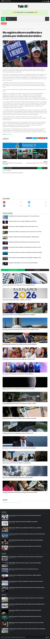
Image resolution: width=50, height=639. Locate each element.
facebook (45, 168)
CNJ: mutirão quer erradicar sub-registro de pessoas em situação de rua (26, 556)
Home (4, 28)
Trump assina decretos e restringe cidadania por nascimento (22, 221)
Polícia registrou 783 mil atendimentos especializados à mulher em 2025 (24, 257)
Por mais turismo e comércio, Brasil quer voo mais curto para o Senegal (26, 581)
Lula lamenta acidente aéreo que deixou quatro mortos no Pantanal (25, 610)
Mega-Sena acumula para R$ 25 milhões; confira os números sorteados (19, 418)
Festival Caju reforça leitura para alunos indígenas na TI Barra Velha (19, 359)
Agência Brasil (9, 134)
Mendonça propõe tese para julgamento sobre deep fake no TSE (18, 433)
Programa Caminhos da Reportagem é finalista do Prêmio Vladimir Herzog (26, 604)
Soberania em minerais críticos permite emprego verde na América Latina (26, 587)
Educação (7, 28)
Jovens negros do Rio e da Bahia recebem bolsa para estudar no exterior (24, 247)
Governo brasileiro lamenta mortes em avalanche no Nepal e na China (19, 403)
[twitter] (45, 1)
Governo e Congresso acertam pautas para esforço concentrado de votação (21, 329)
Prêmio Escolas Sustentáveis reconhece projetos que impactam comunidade (27, 628)
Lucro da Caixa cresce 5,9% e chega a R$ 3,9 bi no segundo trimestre (19, 285)
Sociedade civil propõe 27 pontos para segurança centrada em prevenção (20, 492)
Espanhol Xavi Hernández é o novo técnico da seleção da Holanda (23, 262)
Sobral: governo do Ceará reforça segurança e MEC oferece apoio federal (26, 598)
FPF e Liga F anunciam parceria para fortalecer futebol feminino (18, 373)
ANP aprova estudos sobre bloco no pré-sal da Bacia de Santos (23, 569)
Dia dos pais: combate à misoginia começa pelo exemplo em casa (23, 226)
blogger (39, 168)
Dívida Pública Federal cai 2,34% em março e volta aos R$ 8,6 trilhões (25, 562)
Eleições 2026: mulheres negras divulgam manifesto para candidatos (19, 314)
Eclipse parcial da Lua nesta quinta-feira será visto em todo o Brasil (18, 388)
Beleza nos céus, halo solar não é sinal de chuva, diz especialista (18, 477)
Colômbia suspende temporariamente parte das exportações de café (24, 242)
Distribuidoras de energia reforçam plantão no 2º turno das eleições (23, 216)
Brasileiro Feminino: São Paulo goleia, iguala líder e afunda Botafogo (23, 236)
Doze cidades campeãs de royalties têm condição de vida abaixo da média (25, 252)
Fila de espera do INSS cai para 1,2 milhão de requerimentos (17, 462)
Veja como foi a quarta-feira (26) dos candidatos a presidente (17, 299)
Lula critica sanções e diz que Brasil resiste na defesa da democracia (25, 616)
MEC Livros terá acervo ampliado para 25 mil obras (24, 156)
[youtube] (43, 1)
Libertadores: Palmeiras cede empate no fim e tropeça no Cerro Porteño (24, 231)
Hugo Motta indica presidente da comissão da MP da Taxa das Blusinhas (20, 344)
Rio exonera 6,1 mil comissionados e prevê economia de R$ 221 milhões (19, 448)
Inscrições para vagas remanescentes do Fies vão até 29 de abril (39, 156)
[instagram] (46, 1)
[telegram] (48, 1)
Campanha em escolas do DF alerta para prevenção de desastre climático (9, 156)
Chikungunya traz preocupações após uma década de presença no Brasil (26, 622)
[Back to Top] (48, 637)
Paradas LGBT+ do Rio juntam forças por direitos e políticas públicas (25, 575)
